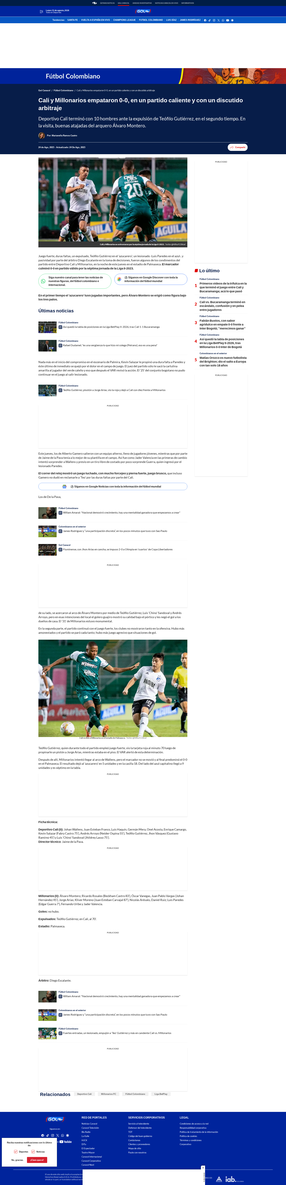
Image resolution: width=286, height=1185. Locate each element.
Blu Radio (86, 1132)
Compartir (240, 147)
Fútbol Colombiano (63, 90)
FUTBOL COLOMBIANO (151, 20)
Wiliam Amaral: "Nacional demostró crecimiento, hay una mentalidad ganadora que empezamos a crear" (121, 512)
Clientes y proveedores (139, 1144)
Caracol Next (88, 1165)
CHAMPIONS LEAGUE (124, 20)
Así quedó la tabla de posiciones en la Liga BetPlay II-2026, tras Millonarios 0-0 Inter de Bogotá (222, 343)
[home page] (94, 3)
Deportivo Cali (84, 1094)
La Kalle (85, 1136)
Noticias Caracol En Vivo (166, 3)
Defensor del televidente (140, 1128)
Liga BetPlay (161, 1094)
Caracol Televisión (90, 1128)
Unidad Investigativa (142, 3)
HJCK (84, 1140)
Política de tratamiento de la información (199, 1132)
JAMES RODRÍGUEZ (190, 20)
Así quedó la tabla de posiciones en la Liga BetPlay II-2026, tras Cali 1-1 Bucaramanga (111, 326)
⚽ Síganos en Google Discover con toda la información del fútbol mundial (151, 279)
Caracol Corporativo (91, 1161)
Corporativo (185, 1144)
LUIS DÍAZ (171, 20)
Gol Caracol (123, 3)
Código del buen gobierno (140, 1136)
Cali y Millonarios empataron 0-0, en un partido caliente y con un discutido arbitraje (116, 90)
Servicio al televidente (138, 1124)
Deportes (23, 1151)
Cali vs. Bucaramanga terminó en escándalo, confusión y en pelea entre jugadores (222, 306)
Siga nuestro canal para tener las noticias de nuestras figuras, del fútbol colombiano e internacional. (75, 281)
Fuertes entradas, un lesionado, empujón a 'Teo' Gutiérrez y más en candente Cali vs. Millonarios (117, 1032)
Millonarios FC (108, 1094)
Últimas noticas (107, 3)
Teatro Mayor (88, 1153)
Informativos (187, 3)
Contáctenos (134, 1140)
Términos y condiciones (191, 1140)
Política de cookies (188, 1136)
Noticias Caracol (89, 1124)
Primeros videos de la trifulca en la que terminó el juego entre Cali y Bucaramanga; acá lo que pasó (223, 287)
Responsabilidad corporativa (193, 1128)
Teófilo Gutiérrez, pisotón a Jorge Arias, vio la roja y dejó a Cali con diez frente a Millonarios (114, 389)
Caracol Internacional (92, 1156)
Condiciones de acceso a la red (194, 1124)
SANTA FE (72, 20)
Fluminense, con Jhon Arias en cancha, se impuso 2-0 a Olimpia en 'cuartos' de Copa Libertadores (118, 549)
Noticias (40, 1151)
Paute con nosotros (137, 1153)
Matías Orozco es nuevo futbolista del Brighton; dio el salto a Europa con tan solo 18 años (223, 361)
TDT (130, 1132)
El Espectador (88, 1148)
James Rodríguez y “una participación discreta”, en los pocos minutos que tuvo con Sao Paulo (115, 530)
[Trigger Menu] (41, 11)
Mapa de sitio (134, 1148)
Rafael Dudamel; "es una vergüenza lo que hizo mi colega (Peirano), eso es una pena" (110, 345)
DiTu (84, 1144)
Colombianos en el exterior (72, 526)
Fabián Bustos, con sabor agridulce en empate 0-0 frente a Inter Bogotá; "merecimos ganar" (223, 324)
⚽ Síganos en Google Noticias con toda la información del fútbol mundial (116, 486)
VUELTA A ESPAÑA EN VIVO (95, 20)
